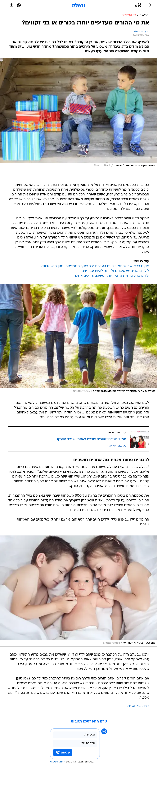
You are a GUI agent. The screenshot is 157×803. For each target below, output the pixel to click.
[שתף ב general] (11, 5)
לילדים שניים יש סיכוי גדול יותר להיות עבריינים (115, 271)
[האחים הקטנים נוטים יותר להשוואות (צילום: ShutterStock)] (78, 113)
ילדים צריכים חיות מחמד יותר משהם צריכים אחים (112, 276)
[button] (138, 5)
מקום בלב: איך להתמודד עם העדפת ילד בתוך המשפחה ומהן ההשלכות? (95, 266)
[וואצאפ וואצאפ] (19, 5)
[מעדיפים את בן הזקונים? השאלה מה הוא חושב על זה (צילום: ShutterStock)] (78, 339)
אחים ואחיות (134, 706)
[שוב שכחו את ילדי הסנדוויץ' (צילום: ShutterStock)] (78, 591)
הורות (145, 706)
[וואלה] (78, 5)
